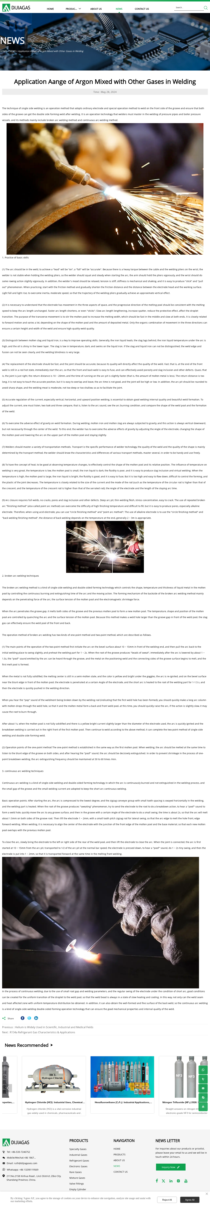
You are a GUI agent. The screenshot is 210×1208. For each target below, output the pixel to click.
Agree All (189, 1199)
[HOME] (16, 7)
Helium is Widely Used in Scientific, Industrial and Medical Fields (54, 1027)
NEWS (12, 51)
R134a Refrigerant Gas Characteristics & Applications (42, 1032)
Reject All (167, 1199)
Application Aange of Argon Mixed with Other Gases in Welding (50, 51)
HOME (3, 51)
